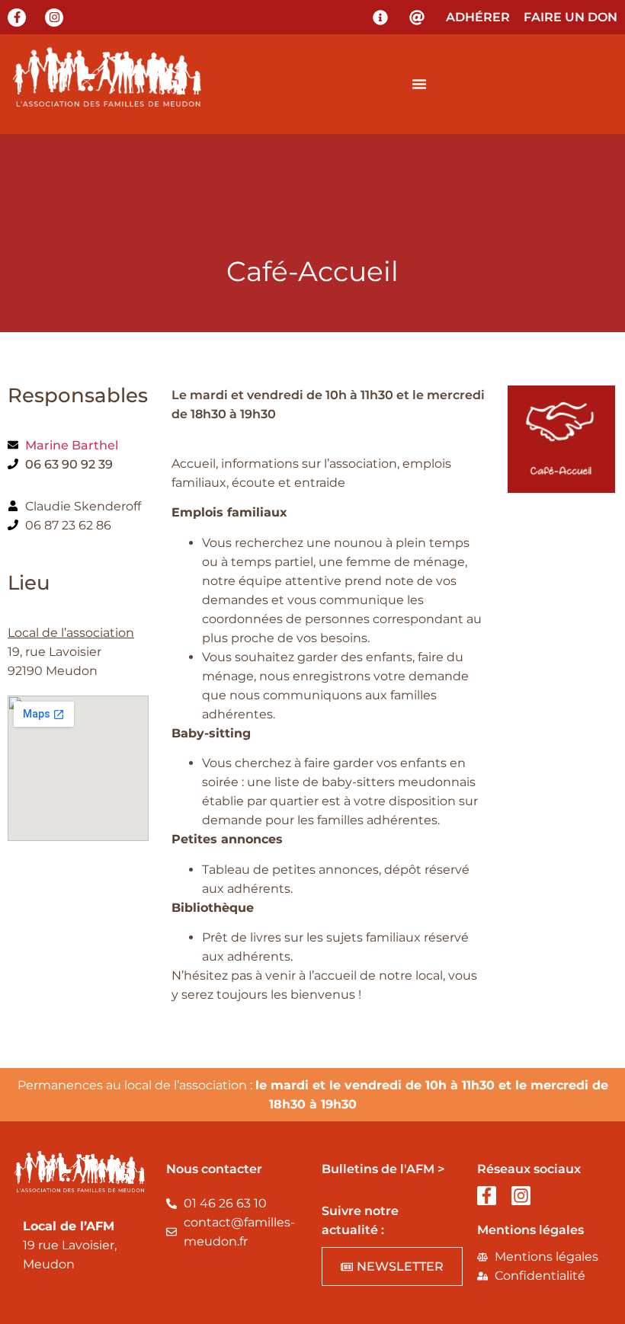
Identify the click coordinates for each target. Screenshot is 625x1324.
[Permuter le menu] (419, 83)
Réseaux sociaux (529, 1169)
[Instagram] (54, 17)
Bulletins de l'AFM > (383, 1169)
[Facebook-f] (17, 17)
